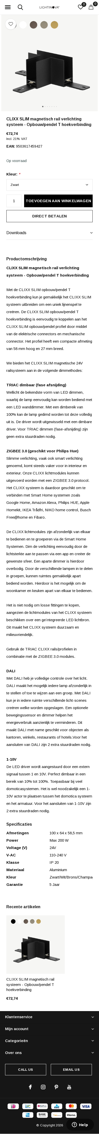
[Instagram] (43, 1087)
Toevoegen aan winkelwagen (58, 201)
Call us (25, 1070)
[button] (7, 7)
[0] (91, 7)
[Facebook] (30, 1087)
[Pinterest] (56, 1087)
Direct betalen (49, 216)
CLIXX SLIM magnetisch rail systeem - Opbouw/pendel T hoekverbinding (30, 984)
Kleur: (13, 174)
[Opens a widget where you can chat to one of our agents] (80, 1125)
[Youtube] (69, 1087)
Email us (71, 1070)
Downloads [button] (16, 233)
